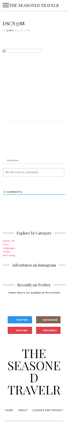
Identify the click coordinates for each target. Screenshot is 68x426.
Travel (6, 251)
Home (9, 410)
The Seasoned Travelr (34, 5)
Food (6, 244)
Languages (9, 248)
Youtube (21, 330)
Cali (45, 420)
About (23, 410)
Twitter (21, 319)
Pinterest (50, 330)
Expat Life (9, 240)
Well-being (9, 255)
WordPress (25, 420)
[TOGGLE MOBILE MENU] (6, 5)
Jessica (9, 30)
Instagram (50, 319)
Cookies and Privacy (48, 410)
